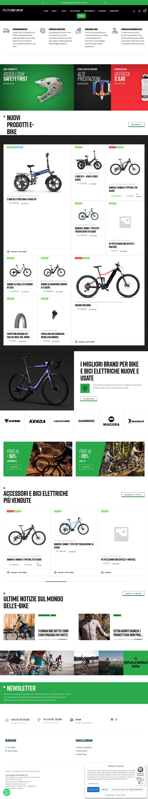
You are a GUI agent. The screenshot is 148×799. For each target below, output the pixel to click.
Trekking (92, 225)
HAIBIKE (16, 281)
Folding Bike (34, 196)
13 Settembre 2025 (119, 639)
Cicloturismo (75, 11)
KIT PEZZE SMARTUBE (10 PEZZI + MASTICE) (122, 245)
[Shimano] (86, 421)
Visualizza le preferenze (127, 789)
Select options (19, 252)
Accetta (93, 789)
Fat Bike (24, 196)
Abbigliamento (89, 11)
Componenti (114, 11)
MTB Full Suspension (115, 302)
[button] (55, 10)
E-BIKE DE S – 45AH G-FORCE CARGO (86, 178)
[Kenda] (37, 421)
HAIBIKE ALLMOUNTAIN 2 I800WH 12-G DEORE (54, 285)
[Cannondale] (61, 421)
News (53, 615)
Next (105, 2)
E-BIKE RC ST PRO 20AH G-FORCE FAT (21, 199)
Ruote (127, 240)
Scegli (116, 258)
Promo (81, 16)
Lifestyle (117, 615)
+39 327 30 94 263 (20, 719)
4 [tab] (77, 581)
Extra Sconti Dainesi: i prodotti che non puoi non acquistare (127, 635)
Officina (120, 240)
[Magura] (111, 421)
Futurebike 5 (62, 639)
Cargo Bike (79, 173)
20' (8, 331)
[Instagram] (116, 719)
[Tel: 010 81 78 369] (39, 720)
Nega (105, 789)
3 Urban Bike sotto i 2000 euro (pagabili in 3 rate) (53, 633)
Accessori (102, 11)
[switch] (140, 782)
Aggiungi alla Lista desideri (60, 251)
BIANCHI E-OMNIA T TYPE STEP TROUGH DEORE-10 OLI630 (87, 229)
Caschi (64, 11)
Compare (63, 251)
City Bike (10, 196)
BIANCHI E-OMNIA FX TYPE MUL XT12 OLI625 (123, 189)
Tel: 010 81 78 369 (52, 719)
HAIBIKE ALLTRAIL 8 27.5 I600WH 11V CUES (20, 285)
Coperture (25, 331)
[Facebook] (112, 719)
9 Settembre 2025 (44, 639)
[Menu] (144, 766)
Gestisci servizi (93, 783)
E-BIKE (54, 11)
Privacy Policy (121, 795)
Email (78, 719)
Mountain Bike (121, 184)
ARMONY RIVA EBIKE (83, 305)
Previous (42, 2)
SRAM (54, 331)
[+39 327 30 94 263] (7, 720)
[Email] (72, 720)
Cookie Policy (110, 795)
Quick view (67, 251)
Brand (84, 302)
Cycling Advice (44, 615)
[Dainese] (12, 421)
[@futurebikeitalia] (135, 658)
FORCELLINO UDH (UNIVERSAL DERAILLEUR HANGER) (53, 335)
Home (46, 11)
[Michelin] (136, 421)
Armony (78, 302)
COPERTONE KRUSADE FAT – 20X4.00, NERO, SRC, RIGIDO (18, 335)
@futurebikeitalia (136, 664)
